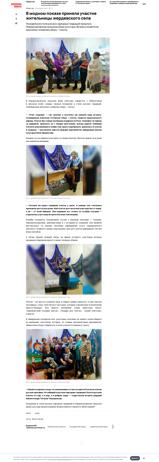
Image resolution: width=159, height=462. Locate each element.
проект (28, 413)
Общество (30, 1)
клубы (37, 413)
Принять (135, 458)
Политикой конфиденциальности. (60, 459)
